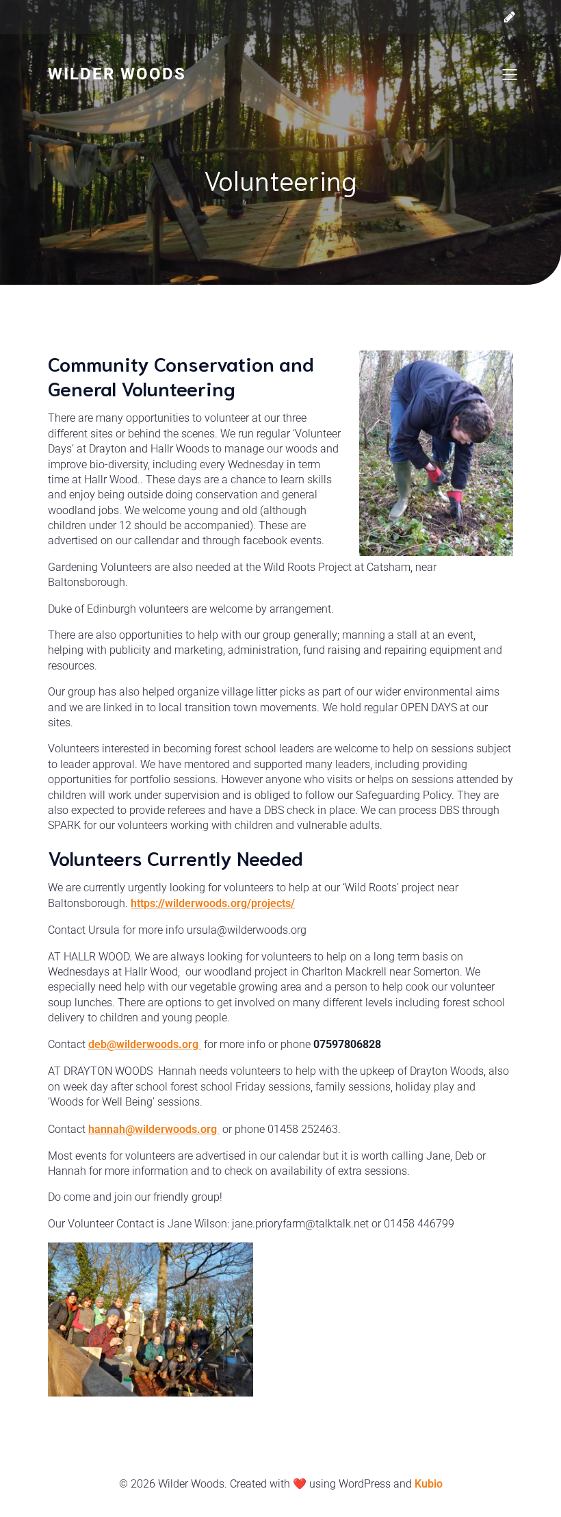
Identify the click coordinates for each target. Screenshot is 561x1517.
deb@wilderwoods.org (144, 1044)
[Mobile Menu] (509, 74)
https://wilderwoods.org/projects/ (213, 903)
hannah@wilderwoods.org (154, 1129)
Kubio (429, 1483)
